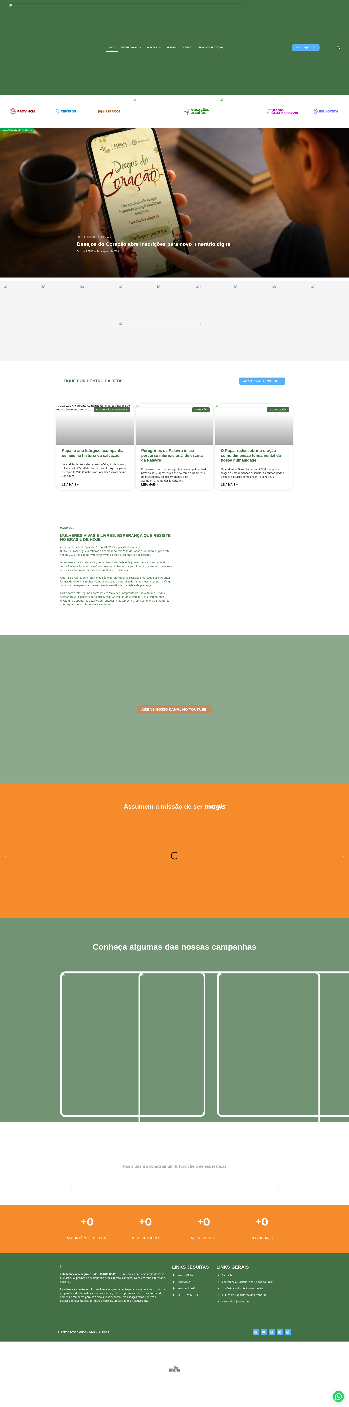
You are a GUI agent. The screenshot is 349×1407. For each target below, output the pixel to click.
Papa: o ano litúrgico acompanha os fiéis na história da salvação (92, 453)
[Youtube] (264, 1332)
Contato (187, 47)
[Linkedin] (280, 1332)
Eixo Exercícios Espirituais (16, 129)
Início (112, 47)
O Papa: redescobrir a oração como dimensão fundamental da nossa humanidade (251, 455)
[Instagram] (288, 1332)
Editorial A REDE (85, 251)
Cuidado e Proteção (210, 47)
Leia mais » (70, 484)
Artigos (171, 47)
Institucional (129, 47)
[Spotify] (272, 1332)
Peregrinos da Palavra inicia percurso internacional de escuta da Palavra (172, 455)
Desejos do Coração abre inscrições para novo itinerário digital (154, 244)
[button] (338, 48)
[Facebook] (256, 1332)
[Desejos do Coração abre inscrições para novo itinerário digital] (174, 203)
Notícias (152, 47)
